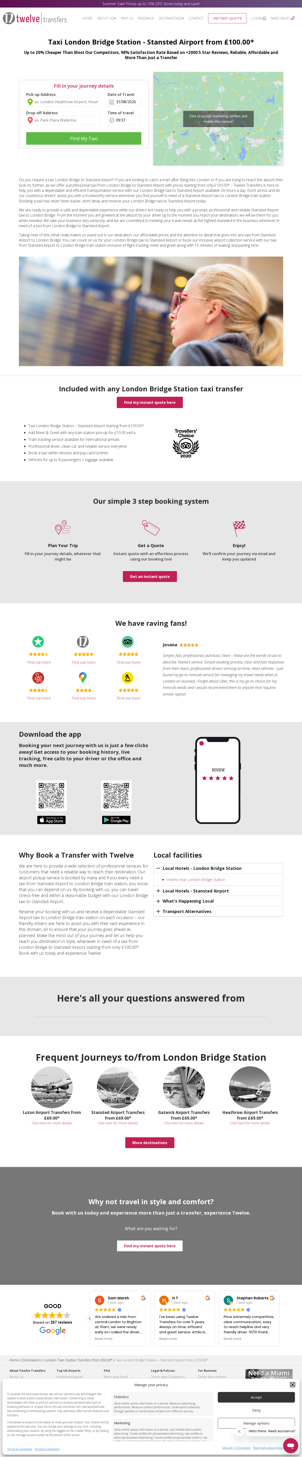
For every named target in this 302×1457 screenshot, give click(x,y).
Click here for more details (52, 1123)
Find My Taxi (84, 138)
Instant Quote (227, 18)
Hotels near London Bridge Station (196, 879)
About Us (105, 18)
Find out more (39, 662)
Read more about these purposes (274, 1448)
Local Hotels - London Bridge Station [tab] (202, 868)
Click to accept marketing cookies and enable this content (218, 119)
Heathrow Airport (70, 1377)
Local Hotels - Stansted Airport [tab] (196, 891)
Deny (256, 1410)
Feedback (146, 18)
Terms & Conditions (19, 1449)
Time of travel (121, 112)
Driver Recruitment (212, 1377)
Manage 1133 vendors (236, 1448)
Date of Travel (121, 94)
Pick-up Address (41, 94)
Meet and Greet (116, 1377)
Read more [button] (104, 1339)
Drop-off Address (42, 112)
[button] (292, 1384)
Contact (196, 18)
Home (87, 18)
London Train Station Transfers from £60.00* (78, 1360)
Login (257, 18)
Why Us (127, 18)
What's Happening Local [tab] (188, 901)
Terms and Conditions (168, 1377)
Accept (256, 1397)
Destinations (170, 18)
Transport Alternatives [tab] (187, 911)
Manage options (256, 1423)
